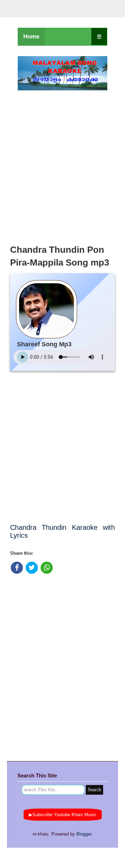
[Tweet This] (32, 568)
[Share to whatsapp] (47, 568)
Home (31, 36)
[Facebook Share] (17, 568)
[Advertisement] (62, 165)
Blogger (83, 834)
